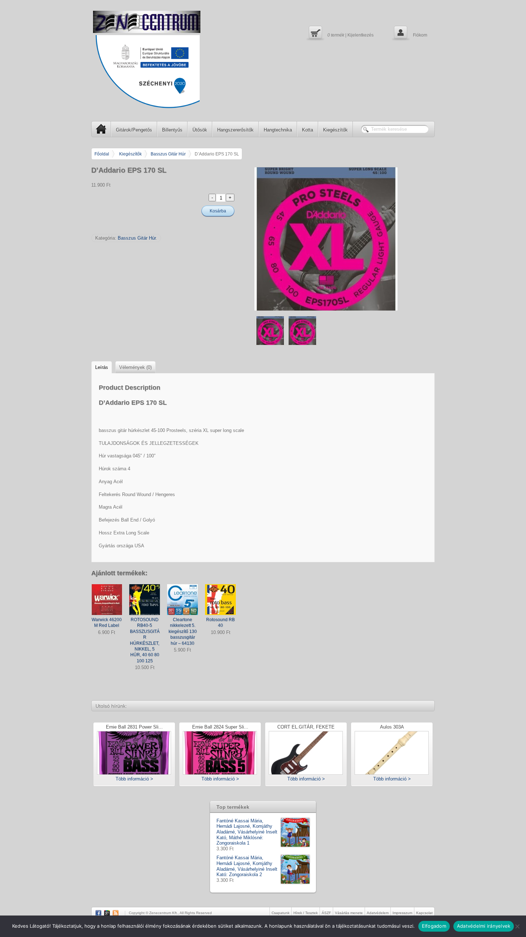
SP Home (101, 128)
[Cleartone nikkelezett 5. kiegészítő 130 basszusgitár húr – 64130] (182, 599)
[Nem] (517, 926)
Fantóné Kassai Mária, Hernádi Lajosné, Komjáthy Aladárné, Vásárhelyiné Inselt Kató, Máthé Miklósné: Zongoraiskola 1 (246, 832)
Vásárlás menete (349, 913)
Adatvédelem (378, 913)
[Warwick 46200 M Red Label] (106, 599)
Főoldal (101, 154)
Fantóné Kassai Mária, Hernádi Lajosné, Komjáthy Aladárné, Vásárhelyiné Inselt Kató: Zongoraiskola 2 (246, 866)
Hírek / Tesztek (305, 913)
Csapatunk (280, 913)
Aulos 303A (392, 727)
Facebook (98, 913)
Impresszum (402, 913)
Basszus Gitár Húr (168, 154)
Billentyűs (172, 130)
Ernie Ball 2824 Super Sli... (220, 727)
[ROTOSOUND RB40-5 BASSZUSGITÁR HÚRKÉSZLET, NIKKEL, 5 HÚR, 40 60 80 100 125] (144, 599)
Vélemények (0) (135, 367)
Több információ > (134, 779)
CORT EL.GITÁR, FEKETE (306, 727)
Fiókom (410, 32)
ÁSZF (326, 913)
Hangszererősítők (235, 130)
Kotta (307, 130)
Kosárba (218, 210)
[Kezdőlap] (146, 22)
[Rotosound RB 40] (220, 599)
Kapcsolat (424, 913)
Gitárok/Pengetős (134, 130)
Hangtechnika (278, 130)
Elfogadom (434, 926)
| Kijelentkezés (340, 32)
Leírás (101, 367)
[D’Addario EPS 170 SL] (344, 239)
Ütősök (200, 130)
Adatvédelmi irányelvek (484, 926)
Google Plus (107, 913)
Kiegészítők (335, 130)
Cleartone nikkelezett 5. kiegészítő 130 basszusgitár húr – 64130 (183, 631)
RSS (115, 913)
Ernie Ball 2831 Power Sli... (134, 727)
